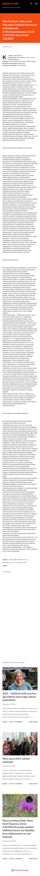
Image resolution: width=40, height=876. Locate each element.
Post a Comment (16, 722)
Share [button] (4, 566)
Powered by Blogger (21, 870)
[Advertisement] (20, 640)
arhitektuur (22, 560)
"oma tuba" (12, 560)
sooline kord (20, 562)
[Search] (31, 3)
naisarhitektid (8, 562)
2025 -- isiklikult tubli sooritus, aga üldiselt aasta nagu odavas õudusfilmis (19, 696)
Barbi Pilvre (10, 3)
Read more (33, 722)
